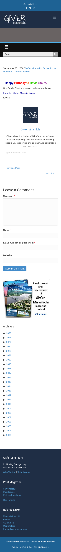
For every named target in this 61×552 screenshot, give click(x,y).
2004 (8, 430)
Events (6, 519)
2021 (8, 355)
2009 (8, 408)
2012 (8, 395)
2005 (8, 426)
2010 (8, 404)
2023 (8, 346)
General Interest (22, 71)
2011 (8, 399)
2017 (8, 373)
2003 (8, 435)
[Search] (55, 54)
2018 (8, 368)
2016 (8, 377)
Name (6, 230)
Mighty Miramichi (11, 516)
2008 (8, 413)
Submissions (23, 472)
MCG (23, 547)
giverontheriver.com (16, 152)
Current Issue (10, 488)
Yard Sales (8, 522)
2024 (8, 342)
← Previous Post (11, 168)
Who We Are (9, 472)
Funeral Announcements (15, 529)
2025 (8, 337)
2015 (8, 382)
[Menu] (6, 47)
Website (7, 255)
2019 (8, 364)
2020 (8, 359)
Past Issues (9, 492)
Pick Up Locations (12, 495)
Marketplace (9, 526)
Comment (9, 196)
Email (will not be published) (19, 242)
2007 (8, 417)
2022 (8, 351)
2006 (8, 421)
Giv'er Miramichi (33, 68)
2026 (8, 333)
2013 (8, 390)
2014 (8, 386)
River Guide (9, 500)
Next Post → (52, 173)
